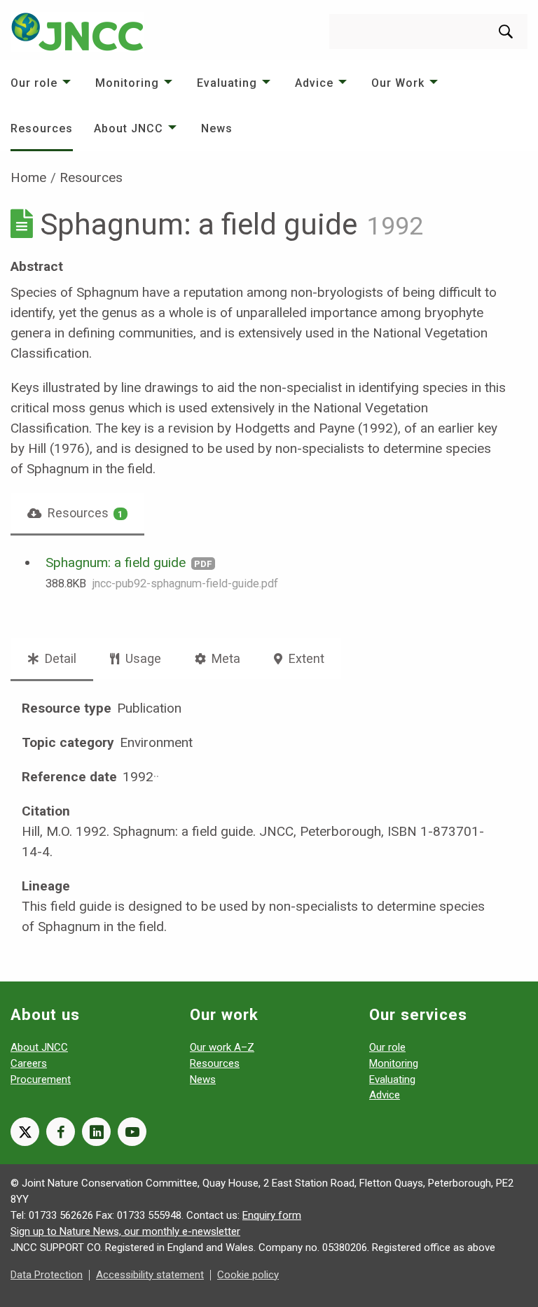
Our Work (398, 83)
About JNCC (128, 128)
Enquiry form (271, 1215)
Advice (314, 83)
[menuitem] (42, 83)
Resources (42, 128)
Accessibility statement (150, 1274)
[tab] (77, 513)
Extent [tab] (305, 658)
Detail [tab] (59, 658)
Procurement (41, 1079)
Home (28, 177)
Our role (34, 83)
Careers (29, 1063)
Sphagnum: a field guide (116, 562)
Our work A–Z (222, 1047)
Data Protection (47, 1274)
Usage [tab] (142, 658)
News (217, 128)
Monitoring (127, 83)
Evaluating (227, 83)
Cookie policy (248, 1274)
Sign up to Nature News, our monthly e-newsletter (125, 1231)
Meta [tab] (224, 658)
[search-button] (505, 31)
